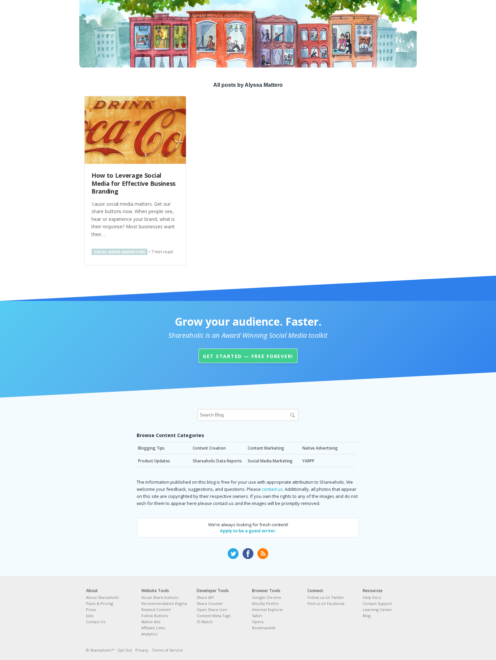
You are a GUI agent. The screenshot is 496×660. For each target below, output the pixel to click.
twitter (233, 553)
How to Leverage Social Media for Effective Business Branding (133, 183)
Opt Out (124, 650)
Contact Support (377, 603)
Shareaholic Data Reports (217, 461)
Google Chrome (266, 597)
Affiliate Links (153, 627)
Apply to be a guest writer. (248, 531)
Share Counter (210, 603)
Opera (258, 621)
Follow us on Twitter (325, 597)
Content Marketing (266, 448)
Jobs (89, 615)
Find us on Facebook (326, 603)
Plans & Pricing (99, 603)
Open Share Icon (212, 609)
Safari (257, 615)
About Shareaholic (102, 597)
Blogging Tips (151, 448)
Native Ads (150, 621)
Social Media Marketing (119, 251)
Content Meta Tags (213, 615)
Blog (366, 615)
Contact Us (95, 621)
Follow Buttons (154, 615)
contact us (272, 489)
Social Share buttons (159, 597)
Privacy (141, 650)
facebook (248, 553)
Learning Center (377, 609)
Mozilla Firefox (265, 603)
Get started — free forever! (248, 356)
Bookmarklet (263, 627)
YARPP (308, 461)
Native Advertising (320, 448)
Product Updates (154, 461)
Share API (205, 597)
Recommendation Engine (164, 603)
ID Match (205, 621)
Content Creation (209, 448)
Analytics (149, 633)
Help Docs (372, 597)
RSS (262, 553)
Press (91, 609)
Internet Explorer (267, 609)
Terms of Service (167, 650)
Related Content (156, 609)
